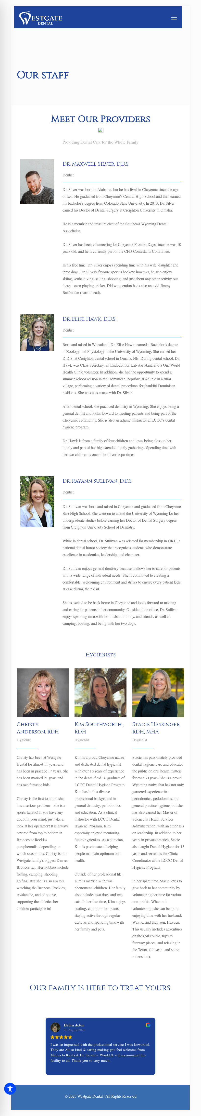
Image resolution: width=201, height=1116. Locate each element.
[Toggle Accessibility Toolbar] (10, 1088)
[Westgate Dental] (40, 17)
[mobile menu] (174, 17)
